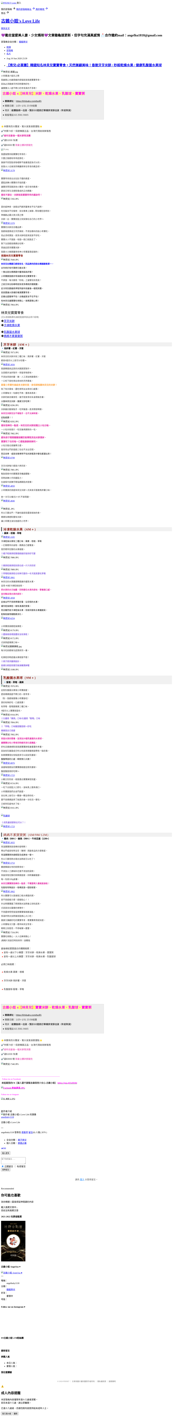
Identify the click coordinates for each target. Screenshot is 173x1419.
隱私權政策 (101, 1381)
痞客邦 (24, 1132)
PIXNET (66, 1381)
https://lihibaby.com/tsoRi (28, 101)
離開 (15, 1414)
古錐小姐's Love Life (20, 21)
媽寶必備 (22, 1143)
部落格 (9, 50)
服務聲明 (112, 1381)
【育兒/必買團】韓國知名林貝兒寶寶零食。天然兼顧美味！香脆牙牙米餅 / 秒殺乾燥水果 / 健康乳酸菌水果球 (84, 65)
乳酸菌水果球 (12, 331)
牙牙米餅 (9, 321)
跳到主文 (5, 28)
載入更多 (5, 1153)
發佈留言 (5, 1170)
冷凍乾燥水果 (12, 325)
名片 (8, 54)
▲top (3, 1148)
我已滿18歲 (6, 1414)
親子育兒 (22, 1140)
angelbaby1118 (7, 1117)
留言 (31, 1132)
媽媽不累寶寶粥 (13, 336)
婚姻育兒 (23, 42)
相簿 (8, 47)
